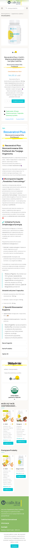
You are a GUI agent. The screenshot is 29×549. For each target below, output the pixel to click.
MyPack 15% (5, 411)
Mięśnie (11, 428)
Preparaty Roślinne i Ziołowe (19, 428)
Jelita (23, 429)
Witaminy (5, 426)
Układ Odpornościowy (7, 436)
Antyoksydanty (5, 15)
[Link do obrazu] (11, 503)
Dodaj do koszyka (18, 101)
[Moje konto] (27, 8)
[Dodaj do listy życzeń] (13, 411)
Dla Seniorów (6, 427)
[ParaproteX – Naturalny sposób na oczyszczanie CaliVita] (21, 416)
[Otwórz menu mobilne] (2, 8)
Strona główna (5, 14)
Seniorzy (5, 434)
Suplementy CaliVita (17, 14)
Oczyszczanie (20, 431)
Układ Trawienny (21, 435)
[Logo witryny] (14, 3)
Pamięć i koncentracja (6, 432)
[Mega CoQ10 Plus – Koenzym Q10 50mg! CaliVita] (21, 461)
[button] (14, 399)
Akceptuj (14, 546)
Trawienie (19, 434)
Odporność (6, 429)
